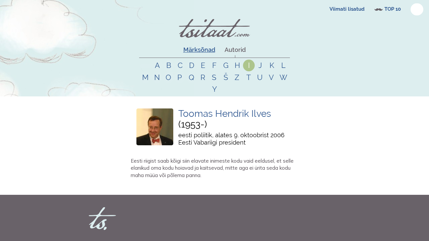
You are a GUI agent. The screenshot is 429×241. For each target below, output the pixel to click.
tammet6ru (150, 187)
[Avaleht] (214, 28)
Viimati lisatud (347, 9)
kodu (188, 187)
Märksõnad (199, 49)
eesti (178, 187)
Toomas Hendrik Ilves (224, 113)
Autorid (235, 49)
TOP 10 (392, 9)
